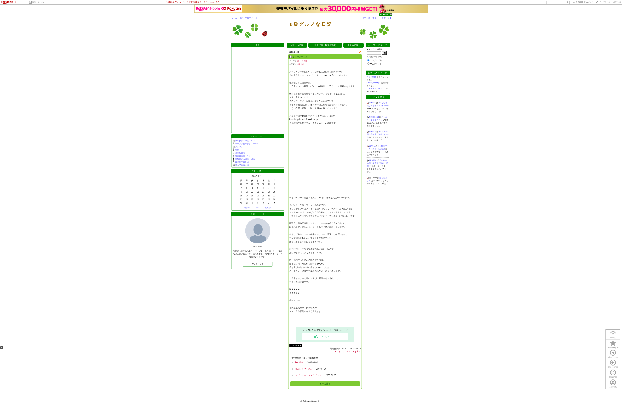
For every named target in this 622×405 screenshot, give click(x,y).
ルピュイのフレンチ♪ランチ (308, 375)
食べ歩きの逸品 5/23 (245, 140)
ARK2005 (373, 160)
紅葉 (237, 150)
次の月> (268, 208)
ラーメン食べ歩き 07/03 (246, 144)
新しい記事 (613, 367)
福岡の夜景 (241, 153)
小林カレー (298, 56)
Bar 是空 (299, 362)
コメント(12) (338, 351)
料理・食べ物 (38, 2)
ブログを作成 (604, 2)
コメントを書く (353, 351)
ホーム (234, 18)
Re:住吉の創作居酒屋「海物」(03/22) (378, 134)
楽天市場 (617, 2)
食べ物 (301, 64)
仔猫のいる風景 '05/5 (245, 159)
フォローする (613, 347)
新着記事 (613, 377)
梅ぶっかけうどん (303, 369)
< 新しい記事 (297, 45)
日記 (241, 18)
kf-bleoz (372, 103)
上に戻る (613, 387)
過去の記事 (613, 357)
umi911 (372, 146)
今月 (257, 208)
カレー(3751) (301, 61)
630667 (384, 14)
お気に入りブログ (377, 73)
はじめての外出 (242, 162)
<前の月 (247, 208)
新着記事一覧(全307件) (325, 45)
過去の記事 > (353, 45)
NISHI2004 (374, 117)
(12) (305, 56)
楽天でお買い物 (242, 165)
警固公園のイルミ (243, 156)
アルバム (239, 147)
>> (583, 2)
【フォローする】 (370, 18)
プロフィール (251, 18)
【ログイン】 (385, 18)
